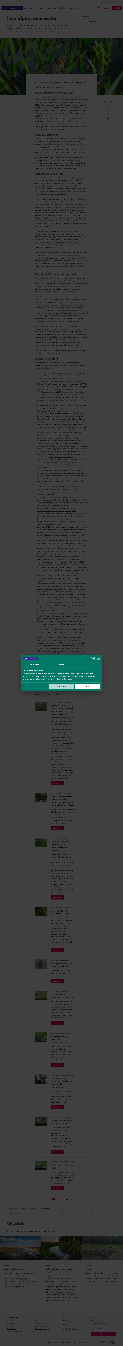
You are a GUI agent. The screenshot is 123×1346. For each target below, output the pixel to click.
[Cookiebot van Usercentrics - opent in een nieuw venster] (92, 658)
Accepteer (87, 686)
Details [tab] (61, 664)
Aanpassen (60, 686)
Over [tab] (88, 664)
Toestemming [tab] (34, 664)
